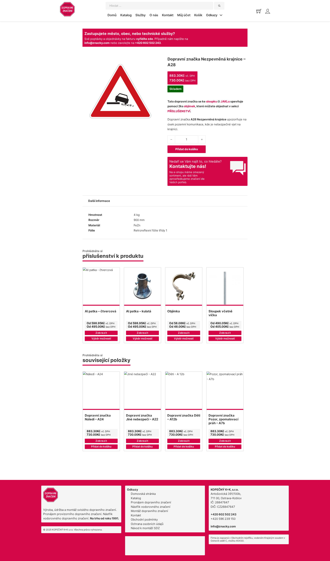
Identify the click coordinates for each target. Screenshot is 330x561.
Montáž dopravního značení (149, 511)
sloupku (211, 101)
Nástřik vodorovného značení (150, 507)
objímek (189, 106)
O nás (154, 15)
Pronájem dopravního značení (151, 502)
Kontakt (167, 15)
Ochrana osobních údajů (147, 524)
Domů (112, 15)
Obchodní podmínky (144, 519)
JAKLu (225, 101)
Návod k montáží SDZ (145, 528)
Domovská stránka (143, 494)
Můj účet (183, 15)
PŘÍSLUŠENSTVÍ (178, 111)
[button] (101, 446)
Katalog (126, 15)
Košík (198, 15)
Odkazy (212, 15)
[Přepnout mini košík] (258, 11)
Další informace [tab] (99, 201)
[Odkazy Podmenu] (221, 16)
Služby (140, 15)
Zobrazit (101, 332)
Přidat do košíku (186, 149)
